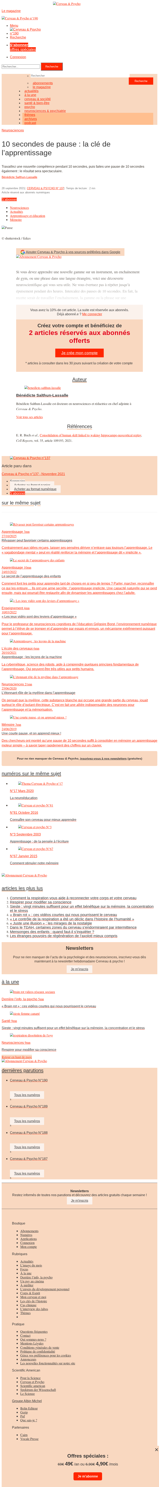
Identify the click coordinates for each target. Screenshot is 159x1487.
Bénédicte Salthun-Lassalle (19, 177)
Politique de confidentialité (37, 1351)
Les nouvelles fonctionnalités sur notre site (47, 1363)
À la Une (10, 982)
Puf (22, 1416)
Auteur (79, 379)
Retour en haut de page (17, 1057)
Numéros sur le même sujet (31, 773)
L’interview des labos (34, 1309)
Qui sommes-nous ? (33, 1339)
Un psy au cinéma (32, 1281)
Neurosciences (13, 130)
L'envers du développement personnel (44, 1289)
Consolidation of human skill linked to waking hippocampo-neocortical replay (90, 435)
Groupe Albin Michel (27, 1401)
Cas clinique (28, 1305)
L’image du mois (31, 1265)
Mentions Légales (31, 1343)
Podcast (30, 123)
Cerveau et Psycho (32, 1382)
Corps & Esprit (30, 1293)
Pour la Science (30, 1378)
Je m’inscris (79, 969)
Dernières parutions (22, 1070)
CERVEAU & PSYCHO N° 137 (45, 188)
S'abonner (9, 199)
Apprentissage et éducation (27, 215)
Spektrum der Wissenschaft (38, 1389)
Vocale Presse (29, 1438)
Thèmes (25, 1313)
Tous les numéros (27, 1095)
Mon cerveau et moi (33, 1297)
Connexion (18, 57)
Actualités (16, 211)
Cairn (24, 1435)
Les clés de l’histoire (33, 1301)
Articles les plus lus (22, 888)
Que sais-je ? (28, 1420)
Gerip (24, 1412)
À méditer (26, 1285)
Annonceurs (28, 1359)
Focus (24, 1269)
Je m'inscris (79, 1200)
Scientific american (32, 1385)
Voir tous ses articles (29, 417)
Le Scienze (27, 1393)
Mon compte (28, 1246)
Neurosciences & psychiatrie (45, 111)
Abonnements (29, 1231)
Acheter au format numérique (35, 489)
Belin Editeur (29, 1408)
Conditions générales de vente (39, 1347)
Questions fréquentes (34, 1331)
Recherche (18, 37)
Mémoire (16, 219)
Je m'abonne (88, 1476)
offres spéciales (23, 47)
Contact (25, 1335)
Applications (28, 1239)
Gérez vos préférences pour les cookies (45, 1355)
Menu (14, 25)
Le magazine (42, 87)
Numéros (26, 1235)
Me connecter (92, 314)
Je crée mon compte (79, 353)
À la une (25, 1273)
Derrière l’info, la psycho (36, 1277)
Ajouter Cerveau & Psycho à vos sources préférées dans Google (73, 252)
